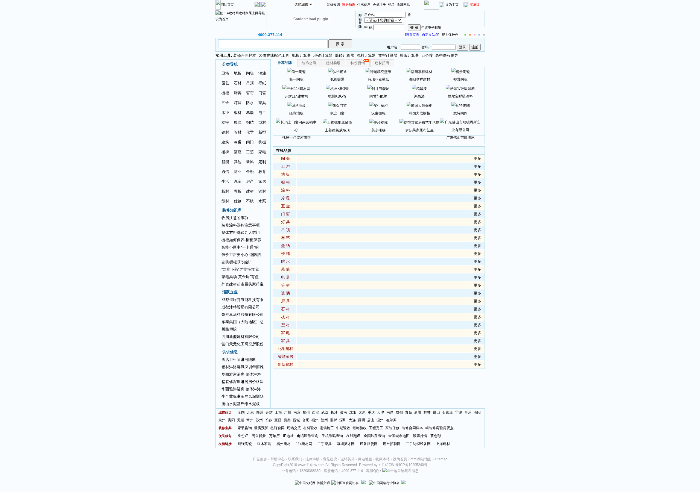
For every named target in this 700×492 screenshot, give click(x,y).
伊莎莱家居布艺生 (419, 130)
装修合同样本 (244, 55)
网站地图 (365, 459)
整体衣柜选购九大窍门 (240, 232)
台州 (467, 412)
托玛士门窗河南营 (296, 137)
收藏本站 (382, 459)
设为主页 (452, 5)
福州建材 (283, 444)
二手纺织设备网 (418, 444)
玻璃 (237, 122)
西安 (315, 412)
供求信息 (364, 5)
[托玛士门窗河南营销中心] (296, 126)
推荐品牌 (285, 63)
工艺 (250, 152)
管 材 (285, 285)
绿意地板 (296, 113)
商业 (237, 171)
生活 (225, 181)
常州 (249, 420)
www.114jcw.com (311, 465)
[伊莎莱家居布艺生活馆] (419, 122)
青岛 (408, 412)
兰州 (324, 420)
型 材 (285, 325)
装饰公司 (309, 63)
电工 (262, 112)
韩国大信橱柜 (419, 113)
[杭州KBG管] (337, 88)
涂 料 (285, 190)
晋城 (296, 420)
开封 (269, 412)
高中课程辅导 (446, 55)
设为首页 (400, 459)
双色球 (435, 436)
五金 (225, 103)
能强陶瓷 (245, 444)
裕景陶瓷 (460, 79)
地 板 (285, 174)
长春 (268, 420)
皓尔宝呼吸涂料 (460, 96)
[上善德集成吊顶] (337, 122)
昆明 (361, 420)
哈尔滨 (391, 420)
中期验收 (343, 428)
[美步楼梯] (378, 122)
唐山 (370, 420)
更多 (477, 158)
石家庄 (447, 412)
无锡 (240, 420)
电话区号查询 (307, 436)
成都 (399, 412)
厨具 (237, 93)
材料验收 (310, 428)
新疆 (417, 412)
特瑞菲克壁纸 (378, 79)
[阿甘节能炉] (378, 88)
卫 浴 (285, 166)
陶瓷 (250, 73)
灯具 (237, 103)
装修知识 (333, 5)
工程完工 (376, 428)
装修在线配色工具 (274, 55)
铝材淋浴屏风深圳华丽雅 (242, 367)
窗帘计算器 (387, 55)
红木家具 (264, 444)
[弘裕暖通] (337, 71)
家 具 (285, 340)
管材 (237, 132)
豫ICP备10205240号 (411, 465)
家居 (262, 181)
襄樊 (287, 420)
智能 (225, 162)
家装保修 (392, 428)
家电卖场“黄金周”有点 (240, 277)
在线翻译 (353, 436)
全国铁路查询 (374, 436)
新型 (262, 132)
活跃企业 (230, 292)
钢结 (250, 122)
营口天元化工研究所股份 (242, 344)
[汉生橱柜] (378, 105)
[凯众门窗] (337, 105)
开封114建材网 (296, 96)
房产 (250, 181)
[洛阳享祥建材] (419, 71)
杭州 (306, 412)
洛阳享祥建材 (419, 79)
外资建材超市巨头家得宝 (242, 284)
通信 (225, 171)
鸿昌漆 (419, 96)
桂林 (427, 412)
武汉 (324, 412)
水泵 (262, 201)
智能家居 (285, 356)
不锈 (250, 201)
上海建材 (443, 444)
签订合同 (277, 428)
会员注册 (379, 5)
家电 (262, 152)
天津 (380, 412)
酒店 (237, 152)
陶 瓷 (285, 158)
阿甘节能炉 (378, 96)
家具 (262, 103)
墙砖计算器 (344, 55)
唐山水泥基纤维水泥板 (240, 404)
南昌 (389, 412)
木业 (225, 112)
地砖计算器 (322, 55)
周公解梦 (259, 436)
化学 (250, 132)
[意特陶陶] (460, 105)
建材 (250, 191)
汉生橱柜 (378, 113)
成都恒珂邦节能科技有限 (242, 299)
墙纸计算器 (409, 55)
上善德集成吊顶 (337, 130)
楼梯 (225, 152)
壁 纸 (285, 245)
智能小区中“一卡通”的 (240, 247)
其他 (237, 162)
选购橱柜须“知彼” (236, 262)
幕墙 (250, 112)
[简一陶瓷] (296, 71)
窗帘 (250, 93)
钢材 (225, 132)
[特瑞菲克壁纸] (378, 71)
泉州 (222, 420)
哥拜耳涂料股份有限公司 (242, 314)
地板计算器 (301, 55)
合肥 (305, 420)
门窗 (262, 93)
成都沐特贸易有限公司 (240, 307)
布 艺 (285, 237)
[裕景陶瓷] (460, 71)
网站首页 (227, 5)
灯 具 (285, 222)
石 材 (285, 309)
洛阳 (477, 412)
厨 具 (285, 301)
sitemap (441, 459)
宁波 (458, 412)
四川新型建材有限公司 (240, 336)
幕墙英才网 (346, 444)
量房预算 (261, 428)
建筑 (225, 142)
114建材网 (304, 444)
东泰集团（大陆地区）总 (242, 322)
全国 (241, 412)
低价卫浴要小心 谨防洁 (241, 254)
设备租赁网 (369, 444)
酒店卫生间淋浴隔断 (238, 359)
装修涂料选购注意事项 (240, 225)
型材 (262, 122)
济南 (343, 412)
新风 (250, 162)
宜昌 (277, 420)
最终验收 (359, 428)
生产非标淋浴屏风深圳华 (242, 396)
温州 (380, 420)
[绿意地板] (296, 105)
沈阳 (352, 412)
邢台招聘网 (392, 444)
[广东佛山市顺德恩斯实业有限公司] (460, 126)
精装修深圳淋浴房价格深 (242, 381)
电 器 (285, 277)
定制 (262, 162)
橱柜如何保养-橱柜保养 (241, 240)
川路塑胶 (229, 329)
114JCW (387, 465)
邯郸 (333, 420)
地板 (237, 73)
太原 (362, 412)
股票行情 (420, 436)
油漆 (262, 73)
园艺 (225, 83)
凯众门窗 (337, 113)
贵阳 (231, 420)
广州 (287, 412)
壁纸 (262, 83)
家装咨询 (245, 428)
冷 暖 (285, 198)
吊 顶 (285, 230)
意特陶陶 (460, 113)
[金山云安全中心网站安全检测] (363, 483)
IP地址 (288, 436)
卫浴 (225, 73)
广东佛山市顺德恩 (460, 137)
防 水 (285, 261)
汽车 (237, 181)
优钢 (237, 201)
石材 (237, 83)
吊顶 (250, 83)
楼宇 (225, 122)
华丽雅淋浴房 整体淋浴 (241, 374)
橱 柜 (285, 182)
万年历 (274, 436)
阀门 (250, 142)
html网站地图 (420, 459)
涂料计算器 (366, 55)
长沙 (334, 412)
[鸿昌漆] (419, 88)
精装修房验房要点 (439, 428)
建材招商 (382, 63)
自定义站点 (430, 35)
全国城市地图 (399, 436)
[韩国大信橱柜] (419, 105)
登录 (391, 5)
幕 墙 (285, 269)
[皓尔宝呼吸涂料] (460, 88)
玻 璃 (285, 293)
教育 (262, 171)
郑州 (259, 412)
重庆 (371, 412)
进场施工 (327, 428)
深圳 (342, 420)
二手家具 (324, 444)
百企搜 (427, 55)
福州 (315, 420)
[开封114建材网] (296, 88)
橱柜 (225, 93)
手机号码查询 (332, 436)
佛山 (436, 412)
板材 (237, 112)
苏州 (259, 420)
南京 (297, 412)
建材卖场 (333, 63)
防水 (250, 103)
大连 (352, 420)
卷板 (237, 191)
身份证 (243, 436)
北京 (250, 412)
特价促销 (358, 63)
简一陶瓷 (296, 79)
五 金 (285, 206)
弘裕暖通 (337, 79)
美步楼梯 (378, 130)
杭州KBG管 (337, 96)
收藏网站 (403, 5)
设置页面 (412, 35)
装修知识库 (231, 210)
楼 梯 (285, 253)
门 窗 (285, 214)
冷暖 (237, 142)
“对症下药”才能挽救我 (240, 269)
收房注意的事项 (234, 218)
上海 (278, 412)
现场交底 (294, 428)
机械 (262, 142)
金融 (250, 171)
